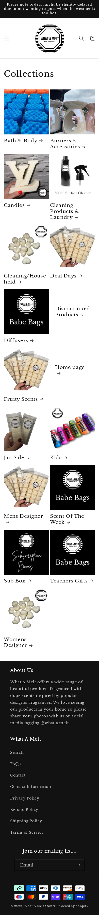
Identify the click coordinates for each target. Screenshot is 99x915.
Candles (14, 205)
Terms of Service (27, 832)
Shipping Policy (26, 821)
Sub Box (15, 581)
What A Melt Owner (40, 906)
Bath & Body (20, 141)
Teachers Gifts (69, 581)
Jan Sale (14, 457)
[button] (6, 38)
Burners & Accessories (65, 144)
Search (17, 752)
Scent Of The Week (67, 519)
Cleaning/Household (25, 279)
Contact (17, 775)
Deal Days (63, 276)
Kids (56, 457)
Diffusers (16, 340)
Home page (70, 367)
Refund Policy (24, 809)
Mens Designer (23, 516)
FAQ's (15, 764)
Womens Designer (15, 642)
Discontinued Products (72, 312)
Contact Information (30, 786)
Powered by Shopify (73, 906)
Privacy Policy (24, 798)
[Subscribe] (78, 865)
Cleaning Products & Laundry (64, 211)
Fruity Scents (21, 399)
